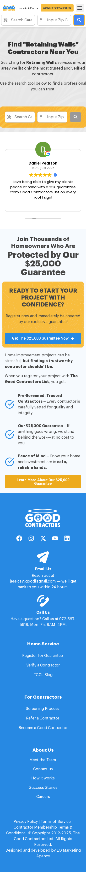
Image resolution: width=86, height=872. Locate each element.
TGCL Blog (43, 675)
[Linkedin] (67, 538)
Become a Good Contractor (43, 728)
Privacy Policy (26, 822)
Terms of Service (56, 822)
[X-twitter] (43, 538)
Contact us (43, 769)
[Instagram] (31, 538)
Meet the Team (43, 760)
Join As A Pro (26, 8)
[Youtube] (55, 538)
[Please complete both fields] (79, 20)
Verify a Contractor (43, 665)
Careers (43, 797)
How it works (43, 778)
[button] (80, 8)
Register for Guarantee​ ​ (43, 656)
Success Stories (43, 788)
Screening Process (43, 709)
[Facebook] (19, 538)
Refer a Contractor (43, 718)
